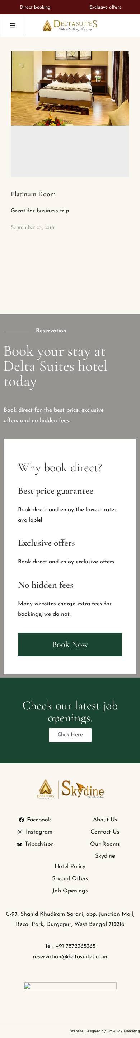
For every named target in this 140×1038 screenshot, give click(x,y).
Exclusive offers (105, 7)
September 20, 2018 (32, 227)
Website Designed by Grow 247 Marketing (105, 1031)
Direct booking (35, 7)
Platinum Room (33, 194)
